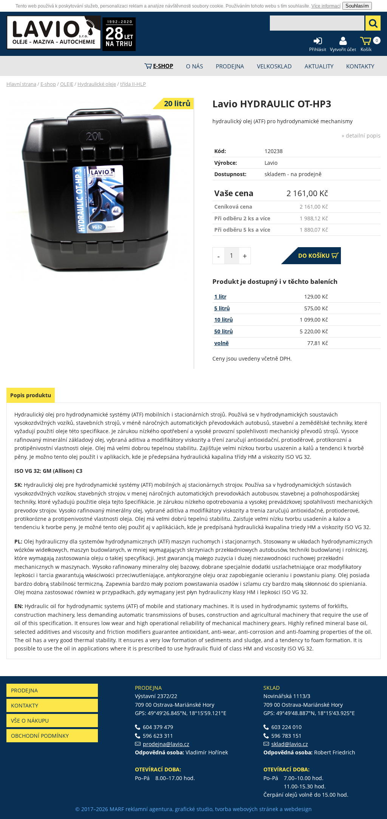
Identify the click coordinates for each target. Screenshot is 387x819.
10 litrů (223, 319)
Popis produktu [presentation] (30, 395)
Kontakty (24, 705)
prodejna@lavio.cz (166, 744)
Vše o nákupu (30, 720)
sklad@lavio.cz (289, 744)
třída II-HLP (133, 84)
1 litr (220, 296)
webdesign (298, 809)
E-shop (48, 84)
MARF (117, 809)
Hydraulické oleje (96, 84)
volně (221, 343)
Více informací (326, 6)
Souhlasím (357, 6)
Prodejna (24, 690)
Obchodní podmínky (40, 735)
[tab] (30, 395)
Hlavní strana (21, 84)
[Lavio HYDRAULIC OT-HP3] (98, 190)
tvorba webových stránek (246, 809)
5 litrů (222, 308)
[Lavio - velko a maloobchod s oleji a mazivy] (53, 32)
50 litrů (223, 331)
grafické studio (193, 809)
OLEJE (66, 84)
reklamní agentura (148, 809)
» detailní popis (361, 135)
